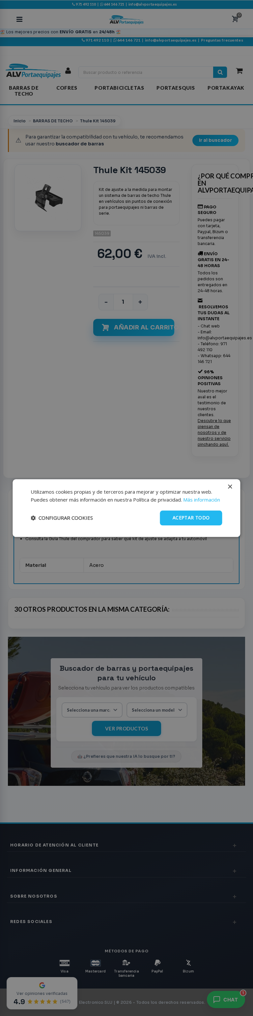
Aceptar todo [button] (191, 517)
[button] (62, 518)
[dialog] (126, 508)
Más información (201, 500)
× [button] (229, 486)
